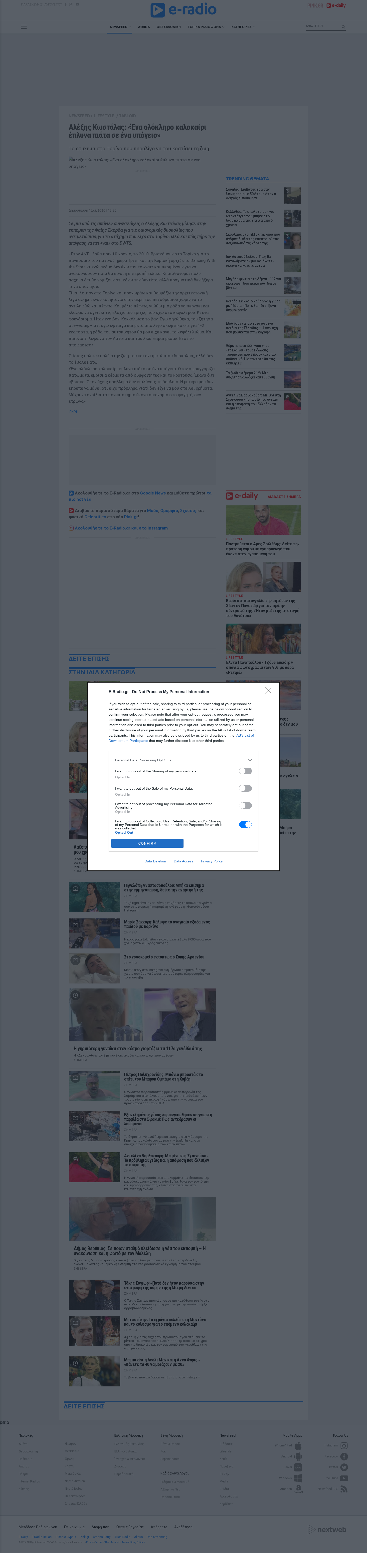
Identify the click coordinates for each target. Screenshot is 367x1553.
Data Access (183, 861)
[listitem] (183, 760)
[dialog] (183, 776)
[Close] (270, 692)
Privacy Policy (212, 861)
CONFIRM (147, 843)
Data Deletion (155, 861)
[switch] (245, 771)
